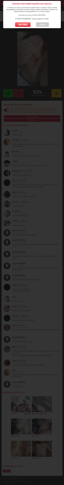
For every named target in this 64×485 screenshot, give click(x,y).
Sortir (42, 24)
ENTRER (22, 24)
